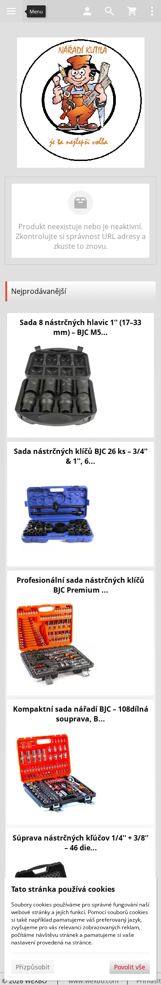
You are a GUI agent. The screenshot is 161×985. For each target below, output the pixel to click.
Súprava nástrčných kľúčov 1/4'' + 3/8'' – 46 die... (80, 843)
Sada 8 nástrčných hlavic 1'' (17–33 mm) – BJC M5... (80, 327)
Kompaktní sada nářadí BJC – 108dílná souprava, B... (80, 714)
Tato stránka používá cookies (63, 889)
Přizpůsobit (33, 967)
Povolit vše (129, 967)
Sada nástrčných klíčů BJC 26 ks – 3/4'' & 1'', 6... (81, 456)
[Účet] (87, 11)
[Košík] (132, 11)
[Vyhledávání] (109, 11)
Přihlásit (148, 981)
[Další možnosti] (152, 11)
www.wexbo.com (93, 981)
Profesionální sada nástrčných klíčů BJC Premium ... (80, 585)
